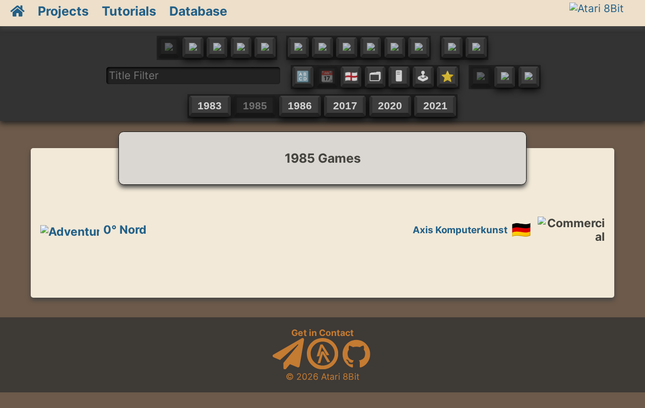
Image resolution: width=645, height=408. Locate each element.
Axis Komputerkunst (460, 230)
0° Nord (125, 230)
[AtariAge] (322, 366)
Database (198, 11)
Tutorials (129, 11)
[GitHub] (356, 366)
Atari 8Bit (340, 376)
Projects (63, 11)
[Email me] (288, 366)
